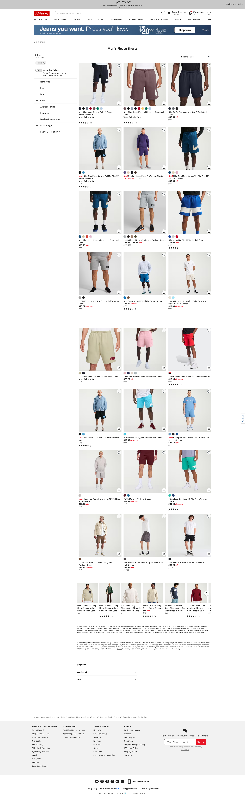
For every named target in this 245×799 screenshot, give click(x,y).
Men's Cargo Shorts (125, 717)
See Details (185, 750)
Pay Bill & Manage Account (74, 730)
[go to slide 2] (119, 7)
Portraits (97, 744)
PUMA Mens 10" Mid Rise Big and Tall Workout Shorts (99, 302)
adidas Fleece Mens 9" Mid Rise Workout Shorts (189, 376)
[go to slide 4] (124, 7)
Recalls (35, 755)
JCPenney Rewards (40, 737)
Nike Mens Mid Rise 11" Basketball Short (186, 240)
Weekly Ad (97, 737)
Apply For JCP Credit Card (73, 733)
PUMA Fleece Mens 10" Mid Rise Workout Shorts (145, 240)
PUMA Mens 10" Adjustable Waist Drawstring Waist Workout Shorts (187, 302)
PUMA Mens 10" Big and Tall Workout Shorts (143, 437)
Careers (127, 733)
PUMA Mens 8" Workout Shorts (137, 499)
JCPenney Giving (131, 748)
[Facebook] (107, 781)
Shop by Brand (130, 751)
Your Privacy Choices (108, 789)
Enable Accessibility (234, 4)
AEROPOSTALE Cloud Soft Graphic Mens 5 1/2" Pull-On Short (144, 563)
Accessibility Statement (149, 789)
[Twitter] (97, 781)
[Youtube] (117, 781)
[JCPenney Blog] (122, 781)
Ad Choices (120, 793)
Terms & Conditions (106, 793)
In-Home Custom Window (104, 755)
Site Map (128, 755)
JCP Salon (97, 741)
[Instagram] (102, 781)
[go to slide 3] (121, 7)
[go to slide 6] (128, 7)
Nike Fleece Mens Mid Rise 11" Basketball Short (99, 438)
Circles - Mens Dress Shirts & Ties (82, 717)
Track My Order (38, 730)
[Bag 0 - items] (208, 13)
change (63, 73)
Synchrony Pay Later (40, 751)
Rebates (35, 762)
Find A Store (98, 730)
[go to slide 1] (117, 7)
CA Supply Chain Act (129, 789)
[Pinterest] (112, 781)
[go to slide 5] (126, 7)
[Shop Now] (122, 30)
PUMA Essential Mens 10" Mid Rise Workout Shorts (187, 500)
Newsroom (128, 741)
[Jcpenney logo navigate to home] (42, 13)
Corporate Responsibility (134, 744)
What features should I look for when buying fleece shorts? (61, 672)
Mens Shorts (50, 717)
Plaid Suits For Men (62, 717)
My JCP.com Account (40, 733)
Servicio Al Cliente (39, 766)
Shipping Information (41, 748)
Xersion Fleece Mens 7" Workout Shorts (143, 176)
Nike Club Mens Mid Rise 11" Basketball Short (98, 376)
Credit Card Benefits (71, 737)
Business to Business (133, 730)
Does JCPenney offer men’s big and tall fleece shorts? (58, 679)
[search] (162, 13)
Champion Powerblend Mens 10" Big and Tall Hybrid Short (188, 438)
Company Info (130, 737)
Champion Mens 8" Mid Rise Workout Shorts (143, 376)
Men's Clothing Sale (140, 717)
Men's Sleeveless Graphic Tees (106, 717)
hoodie (119, 649)
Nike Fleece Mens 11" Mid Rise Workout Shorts (144, 301)
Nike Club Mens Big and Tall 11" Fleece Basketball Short (95, 113)
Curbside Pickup (100, 733)
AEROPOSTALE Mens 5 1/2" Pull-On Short (186, 562)
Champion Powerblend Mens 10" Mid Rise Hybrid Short (99, 500)
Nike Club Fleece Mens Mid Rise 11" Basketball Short (144, 113)
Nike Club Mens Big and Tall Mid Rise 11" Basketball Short (99, 177)
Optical (96, 748)
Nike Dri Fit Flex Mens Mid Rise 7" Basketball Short (187, 113)
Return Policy (37, 744)
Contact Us (36, 741)
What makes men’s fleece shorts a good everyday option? (60, 664)
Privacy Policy (92, 789)
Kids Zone (97, 751)
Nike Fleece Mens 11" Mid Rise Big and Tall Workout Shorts (97, 563)
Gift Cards (36, 759)
